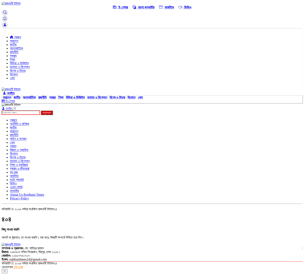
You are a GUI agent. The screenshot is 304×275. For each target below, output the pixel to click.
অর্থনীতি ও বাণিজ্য (19, 124)
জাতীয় (13, 44)
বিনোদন (14, 74)
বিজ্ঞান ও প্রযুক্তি (19, 150)
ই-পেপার (123, 7)
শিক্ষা (12, 59)
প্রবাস (13, 146)
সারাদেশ (14, 41)
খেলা (12, 78)
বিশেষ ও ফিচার (17, 70)
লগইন (10, 93)
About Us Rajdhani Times (27, 194)
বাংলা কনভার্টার (145, 7)
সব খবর (14, 172)
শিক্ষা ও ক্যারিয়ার (19, 165)
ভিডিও (187, 7)
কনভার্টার (14, 191)
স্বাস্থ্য (13, 56)
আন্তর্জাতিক (16, 48)
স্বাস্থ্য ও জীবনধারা (19, 168)
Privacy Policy (19, 198)
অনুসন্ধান (46, 112)
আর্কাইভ (169, 7)
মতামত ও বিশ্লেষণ (20, 67)
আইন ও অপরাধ (18, 139)
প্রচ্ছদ (17, 37)
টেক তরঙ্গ (18, 267)
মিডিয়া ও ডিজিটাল (19, 63)
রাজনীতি (14, 52)
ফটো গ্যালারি (17, 179)
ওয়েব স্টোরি (16, 187)
